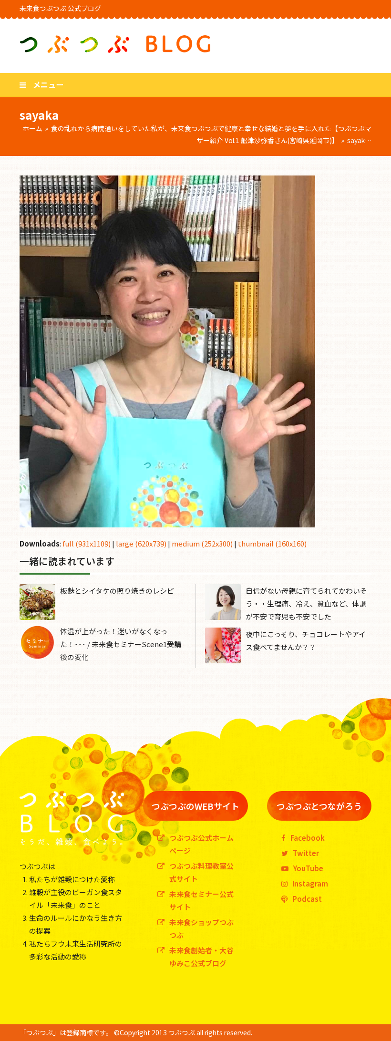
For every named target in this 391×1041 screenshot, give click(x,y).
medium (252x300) (202, 543)
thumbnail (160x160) (272, 543)
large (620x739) (141, 543)
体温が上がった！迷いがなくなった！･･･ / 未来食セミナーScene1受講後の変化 (120, 644)
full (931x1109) (86, 543)
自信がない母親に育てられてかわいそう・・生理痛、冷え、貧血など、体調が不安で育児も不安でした (306, 603)
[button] (41, 84)
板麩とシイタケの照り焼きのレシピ (117, 591)
